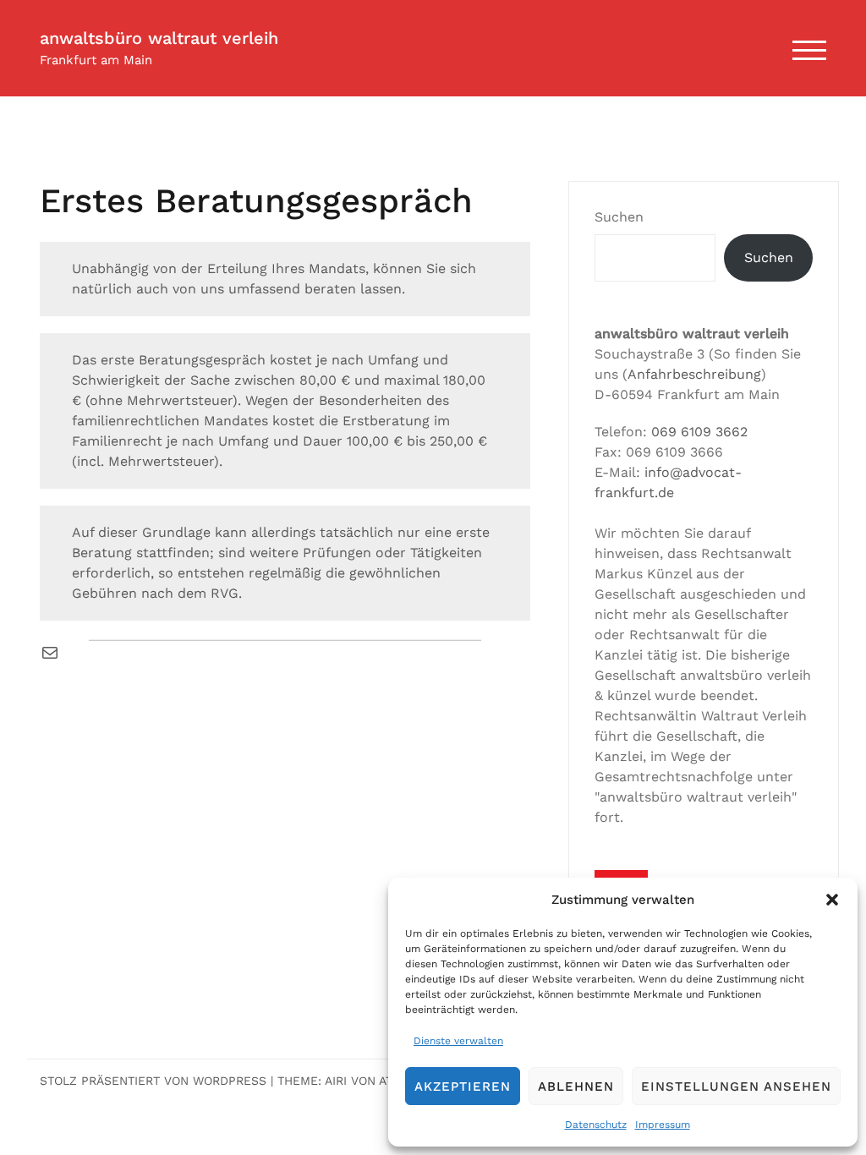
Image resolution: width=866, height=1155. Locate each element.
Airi (336, 1080)
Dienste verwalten (458, 1041)
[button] (832, 899)
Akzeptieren (462, 1086)
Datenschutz (596, 1124)
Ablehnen (576, 1086)
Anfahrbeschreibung (694, 374)
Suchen (619, 217)
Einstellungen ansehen (736, 1086)
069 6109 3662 (699, 432)
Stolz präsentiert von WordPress (153, 1080)
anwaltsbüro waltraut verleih (159, 38)
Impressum (662, 1124)
